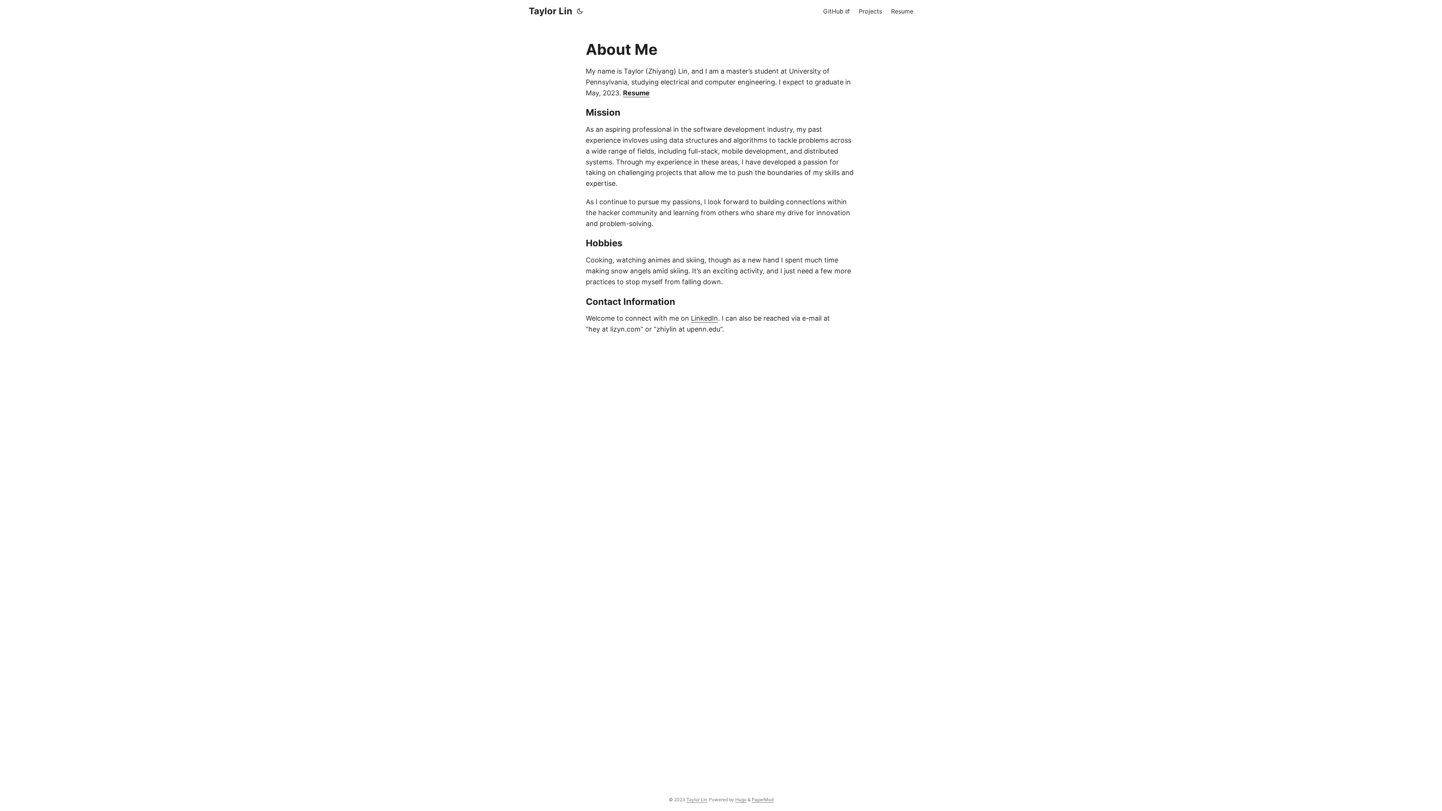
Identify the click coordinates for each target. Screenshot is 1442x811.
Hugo (741, 799)
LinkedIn (704, 318)
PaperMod (763, 799)
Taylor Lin (550, 11)
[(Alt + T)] (579, 11)
